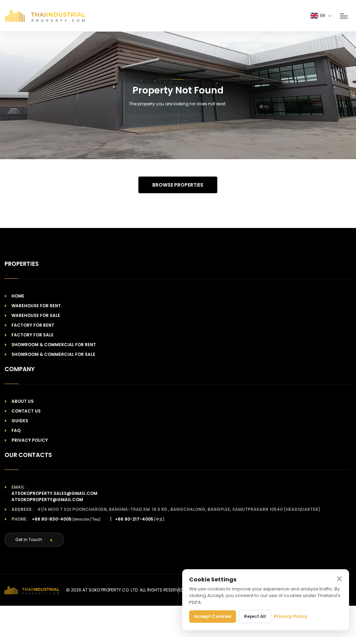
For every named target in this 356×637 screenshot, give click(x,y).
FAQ (16, 430)
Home (17, 296)
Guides (19, 421)
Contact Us (26, 411)
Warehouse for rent (36, 306)
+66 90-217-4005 (134, 519)
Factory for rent (32, 325)
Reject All (255, 616)
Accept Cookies (212, 616)
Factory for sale (32, 335)
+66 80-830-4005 (52, 519)
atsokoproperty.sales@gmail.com (54, 493)
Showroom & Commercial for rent (53, 345)
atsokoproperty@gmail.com (47, 500)
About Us (22, 401)
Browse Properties (177, 184)
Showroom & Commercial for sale (53, 354)
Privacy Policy (29, 440)
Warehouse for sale (35, 315)
